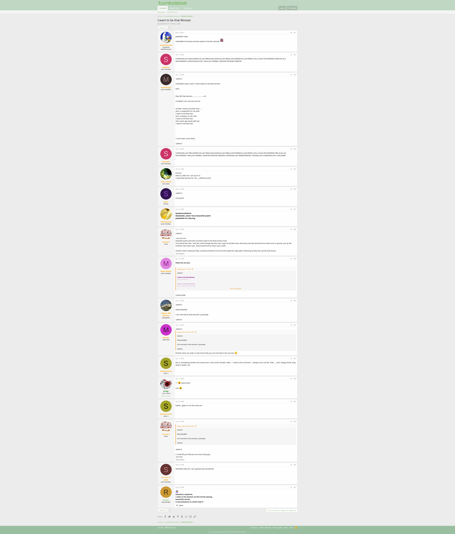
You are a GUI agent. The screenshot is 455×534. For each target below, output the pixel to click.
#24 (294, 149)
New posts (161, 12)
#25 (294, 169)
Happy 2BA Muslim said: (185, 332)
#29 (294, 259)
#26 (294, 189)
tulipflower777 (164, 24)
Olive (162, 528)
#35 (294, 421)
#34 (294, 401)
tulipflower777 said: (184, 269)
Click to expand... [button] (236, 288)
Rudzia (166, 500)
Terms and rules (265, 528)
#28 (294, 229)
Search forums (172, 12)
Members (188, 8)
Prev (161, 28)
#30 (294, 301)
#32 (294, 358)
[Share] (291, 32)
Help (285, 528)
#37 (294, 487)
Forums (162, 8)
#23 (294, 75)
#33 (294, 379)
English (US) (171, 528)
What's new (174, 8)
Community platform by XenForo (227, 532)
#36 (294, 465)
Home (291, 528)
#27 (294, 209)
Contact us (254, 528)
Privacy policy (277, 528)
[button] (180, 8)
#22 (294, 55)
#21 (294, 33)
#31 (294, 325)
